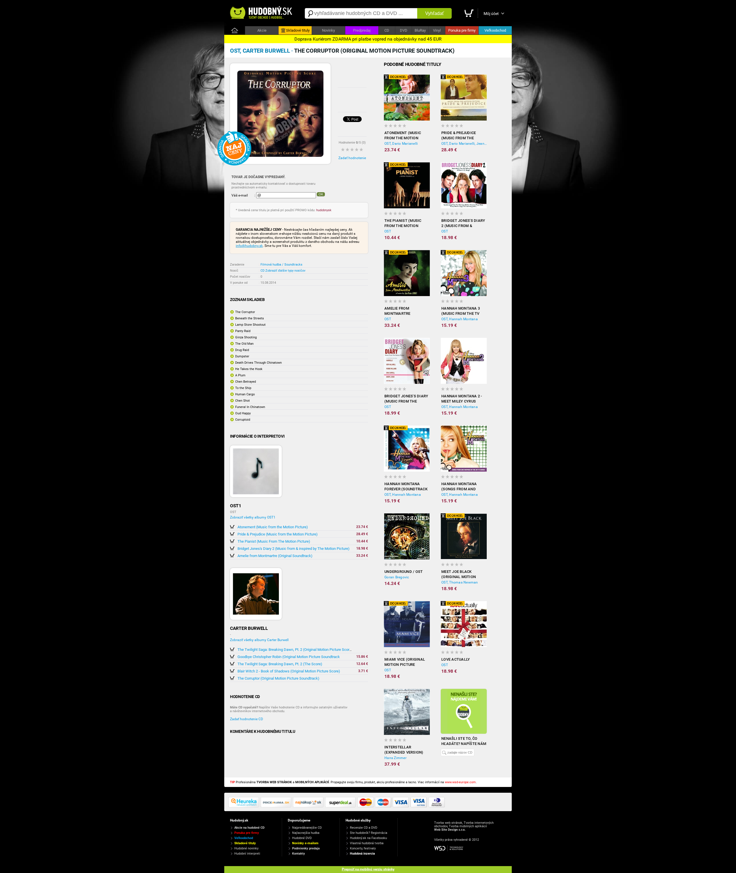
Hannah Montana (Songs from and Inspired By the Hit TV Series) (463, 487)
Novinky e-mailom (305, 843)
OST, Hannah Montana (459, 319)
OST (387, 231)
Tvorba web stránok (448, 823)
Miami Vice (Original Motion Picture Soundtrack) (404, 662)
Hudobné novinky (246, 848)
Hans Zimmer (395, 758)
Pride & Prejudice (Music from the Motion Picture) (277, 534)
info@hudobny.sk (249, 246)
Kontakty (298, 853)
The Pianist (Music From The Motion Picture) (273, 541)
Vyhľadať (434, 13)
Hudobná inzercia (362, 853)
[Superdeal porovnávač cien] (341, 806)
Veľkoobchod (495, 30)
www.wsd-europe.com (460, 782)
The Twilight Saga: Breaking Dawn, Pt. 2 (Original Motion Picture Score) (295, 649)
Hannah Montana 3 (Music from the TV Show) (460, 311)
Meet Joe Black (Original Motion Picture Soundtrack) (462, 574)
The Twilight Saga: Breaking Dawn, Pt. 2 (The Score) (279, 664)
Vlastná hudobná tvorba (367, 843)
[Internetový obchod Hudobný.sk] (261, 13)
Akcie (262, 30)
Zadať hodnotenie (352, 158)
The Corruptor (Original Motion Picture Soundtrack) (278, 678)
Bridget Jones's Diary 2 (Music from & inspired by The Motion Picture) (293, 548)
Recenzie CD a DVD (363, 828)
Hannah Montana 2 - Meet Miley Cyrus (461, 398)
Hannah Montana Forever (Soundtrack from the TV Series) (406, 487)
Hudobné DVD (302, 838)
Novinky (328, 30)
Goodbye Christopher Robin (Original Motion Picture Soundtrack (288, 657)
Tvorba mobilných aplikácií (468, 826)
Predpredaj (362, 30)
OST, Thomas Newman (459, 582)
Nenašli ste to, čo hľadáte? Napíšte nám (463, 741)
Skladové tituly (298, 30)
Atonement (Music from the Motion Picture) (272, 527)
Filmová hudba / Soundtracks (281, 264)
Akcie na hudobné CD (249, 828)
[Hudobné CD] (277, 806)
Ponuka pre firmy (462, 30)
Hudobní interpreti (247, 853)
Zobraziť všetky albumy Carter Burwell (259, 640)
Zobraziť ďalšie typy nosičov (285, 270)
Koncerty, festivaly (363, 848)
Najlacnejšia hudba (305, 833)
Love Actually (455, 659)
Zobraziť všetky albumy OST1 (252, 517)
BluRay (420, 30)
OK (321, 194)
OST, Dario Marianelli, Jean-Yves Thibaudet (464, 144)
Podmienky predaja (306, 848)
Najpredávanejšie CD (307, 828)
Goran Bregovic (396, 577)
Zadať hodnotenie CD (246, 719)
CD (386, 30)
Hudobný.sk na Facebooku (368, 838)
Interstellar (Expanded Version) (403, 749)
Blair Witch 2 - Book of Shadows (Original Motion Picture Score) (288, 671)
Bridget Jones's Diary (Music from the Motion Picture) (406, 399)
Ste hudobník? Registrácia (368, 833)
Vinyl (437, 30)
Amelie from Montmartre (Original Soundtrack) (275, 556)
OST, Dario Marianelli (401, 144)
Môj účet (491, 13)
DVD (403, 30)
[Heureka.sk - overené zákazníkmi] (245, 806)
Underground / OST (403, 571)
